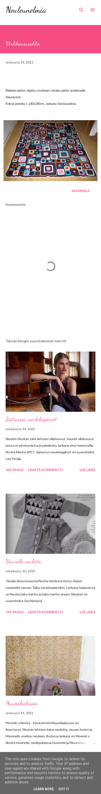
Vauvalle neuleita (23, 561)
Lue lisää (87, 470)
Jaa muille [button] (80, 191)
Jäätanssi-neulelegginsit (31, 419)
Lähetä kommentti (45, 470)
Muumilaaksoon (22, 703)
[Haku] (81, 8)
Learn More (44, 789)
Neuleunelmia (26, 10)
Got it (63, 789)
